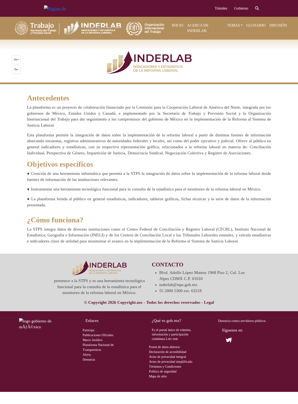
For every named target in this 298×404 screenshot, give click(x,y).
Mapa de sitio (158, 376)
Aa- (16, 69)
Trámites (221, 8)
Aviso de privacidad (167, 357)
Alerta (87, 354)
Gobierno (241, 8)
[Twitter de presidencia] (237, 340)
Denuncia (89, 359)
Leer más (172, 339)
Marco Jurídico (92, 340)
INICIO (177, 25)
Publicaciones (98, 335)
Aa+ (16, 59)
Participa (88, 330)
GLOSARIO (256, 25)
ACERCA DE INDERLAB (198, 28)
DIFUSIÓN (278, 25)
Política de (162, 371)
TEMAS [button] (233, 25)
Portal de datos (164, 347)
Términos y (165, 366)
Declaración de (167, 352)
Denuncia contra (242, 321)
